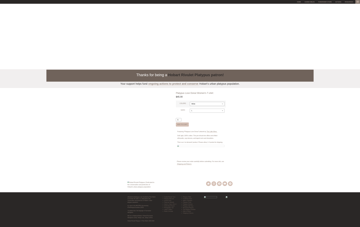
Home (299, 2)
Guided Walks (310, 2)
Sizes (183, 110)
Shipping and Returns (184, 164)
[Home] (208, 183)
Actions (338, 2)
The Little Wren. (212, 131)
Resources (349, 2)
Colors (183, 103)
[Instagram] (214, 183)
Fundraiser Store (325, 2)
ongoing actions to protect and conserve (173, 83)
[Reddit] (230, 183)
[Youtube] (224, 183)
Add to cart (182, 124)
